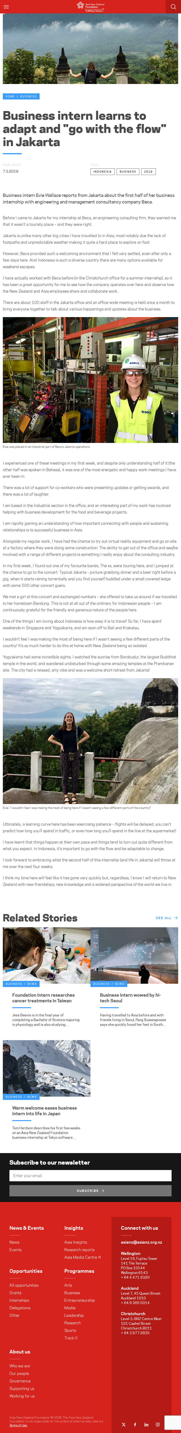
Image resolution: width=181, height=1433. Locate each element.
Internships (19, 1300)
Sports (70, 1330)
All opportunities (23, 1285)
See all (164, 918)
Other (14, 1315)
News (14, 1242)
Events (15, 1250)
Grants (15, 1293)
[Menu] (6, 7)
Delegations (19, 1308)
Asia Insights (75, 1242)
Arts (68, 1285)
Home (10, 96)
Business (28, 96)
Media (69, 1308)
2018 (148, 172)
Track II (71, 1338)
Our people (19, 1373)
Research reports (79, 1250)
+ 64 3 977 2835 (135, 1332)
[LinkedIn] (146, 1424)
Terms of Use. (18, 1425)
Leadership (74, 1315)
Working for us (22, 1396)
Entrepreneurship (79, 1300)
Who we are (19, 1366)
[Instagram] (157, 1424)
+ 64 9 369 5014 (135, 1302)
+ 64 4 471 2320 (135, 1277)
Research (72, 1323)
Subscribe (88, 1191)
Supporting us (21, 1388)
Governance (20, 1381)
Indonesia (103, 172)
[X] (124, 1424)
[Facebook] (135, 1424)
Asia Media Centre (80, 1257)
